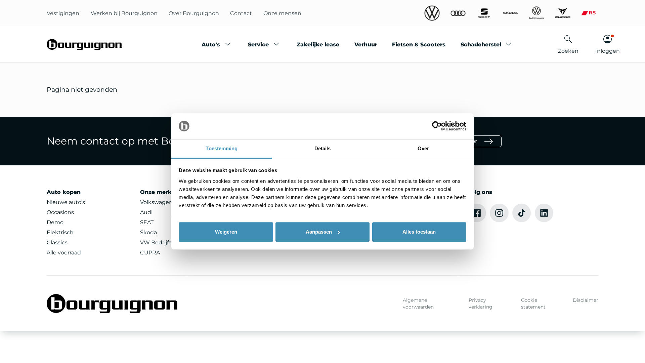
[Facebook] (476, 213)
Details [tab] (322, 148)
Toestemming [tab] (222, 148)
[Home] (84, 44)
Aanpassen (319, 232)
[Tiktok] (521, 213)
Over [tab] (423, 148)
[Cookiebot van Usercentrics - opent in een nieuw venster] (436, 126)
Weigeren (226, 232)
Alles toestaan (419, 232)
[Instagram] (499, 213)
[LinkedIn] (544, 213)
